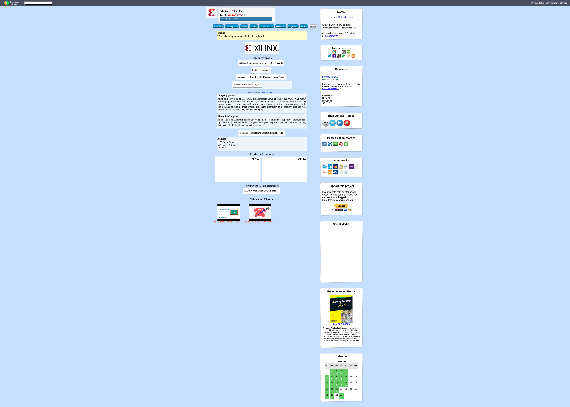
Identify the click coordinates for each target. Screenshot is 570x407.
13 (356, 376)
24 (341, 389)
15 (332, 383)
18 (346, 383)
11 (346, 376)
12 (351, 376)
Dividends (280, 26)
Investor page (330, 77)
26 (351, 389)
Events (244, 26)
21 (327, 389)
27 (356, 389)
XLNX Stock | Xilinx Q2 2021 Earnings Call (228, 222)
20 (356, 383)
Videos (304, 26)
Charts (253, 26)
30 (337, 395)
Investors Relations (330, 88)
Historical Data (266, 26)
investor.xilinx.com (269, 92)
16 (337, 383)
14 (327, 383)
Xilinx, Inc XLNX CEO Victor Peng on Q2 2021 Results (260, 222)
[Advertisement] (262, 246)
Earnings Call (232, 26)
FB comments (331, 36)
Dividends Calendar (540, 3)
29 (332, 395)
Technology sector (229, 18)
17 (341, 383)
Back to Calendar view (341, 17)
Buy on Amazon (341, 324)
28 (327, 395)
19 (351, 383)
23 (337, 389)
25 (346, 389)
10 (341, 376)
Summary (218, 26)
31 (341, 395)
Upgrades (293, 26)
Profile (313, 26)
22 (332, 389)
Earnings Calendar (558, 3)
